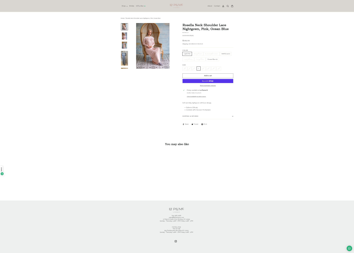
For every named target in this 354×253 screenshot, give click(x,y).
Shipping (185, 44)
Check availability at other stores (196, 96)
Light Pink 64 (188, 59)
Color (185, 50)
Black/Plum (198, 54)
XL (203, 68)
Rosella (186, 32)
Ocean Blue (200, 59)
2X (208, 68)
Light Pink (187, 54)
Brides (131, 6)
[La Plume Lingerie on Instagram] (176, 241)
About (210, 6)
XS (185, 68)
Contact (217, 6)
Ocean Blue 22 (212, 59)
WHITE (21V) (225, 54)
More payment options (208, 85)
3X (214, 68)
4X (219, 68)
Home (122, 18)
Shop (124, 6)
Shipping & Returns (190, 116)
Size (184, 65)
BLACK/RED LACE (211, 54)
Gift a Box (140, 6)
